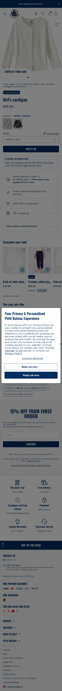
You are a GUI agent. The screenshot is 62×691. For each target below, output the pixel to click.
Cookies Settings (32, 358)
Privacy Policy (14, 353)
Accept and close (31, 375)
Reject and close (29, 366)
